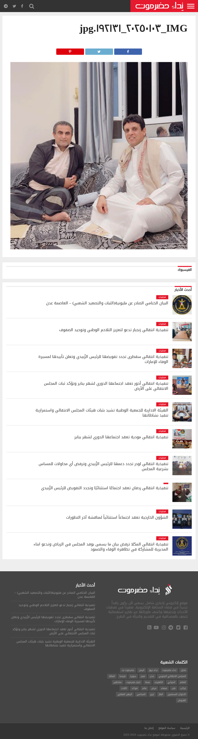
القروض (182, 700)
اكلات (124, 688)
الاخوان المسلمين (177, 694)
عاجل (183, 670)
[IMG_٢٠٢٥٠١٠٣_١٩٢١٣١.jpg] (99, 248)
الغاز (161, 694)
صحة (147, 682)
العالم (183, 682)
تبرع (152, 694)
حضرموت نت (128, 670)
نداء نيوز (153, 670)
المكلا (112, 676)
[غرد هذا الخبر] (99, 50)
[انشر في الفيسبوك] (128, 50)
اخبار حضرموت (133, 682)
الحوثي (171, 682)
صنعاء (164, 688)
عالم (144, 688)
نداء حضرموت (169, 670)
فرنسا (123, 676)
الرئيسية (185, 728)
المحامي (141, 694)
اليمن (141, 670)
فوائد (135, 688)
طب (174, 688)
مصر (143, 676)
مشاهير (117, 682)
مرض (153, 688)
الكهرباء (159, 682)
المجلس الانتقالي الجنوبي (172, 676)
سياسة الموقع (166, 728)
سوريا (133, 676)
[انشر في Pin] (70, 50)
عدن (152, 676)
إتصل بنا (149, 728)
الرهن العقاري (125, 694)
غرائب (183, 688)
